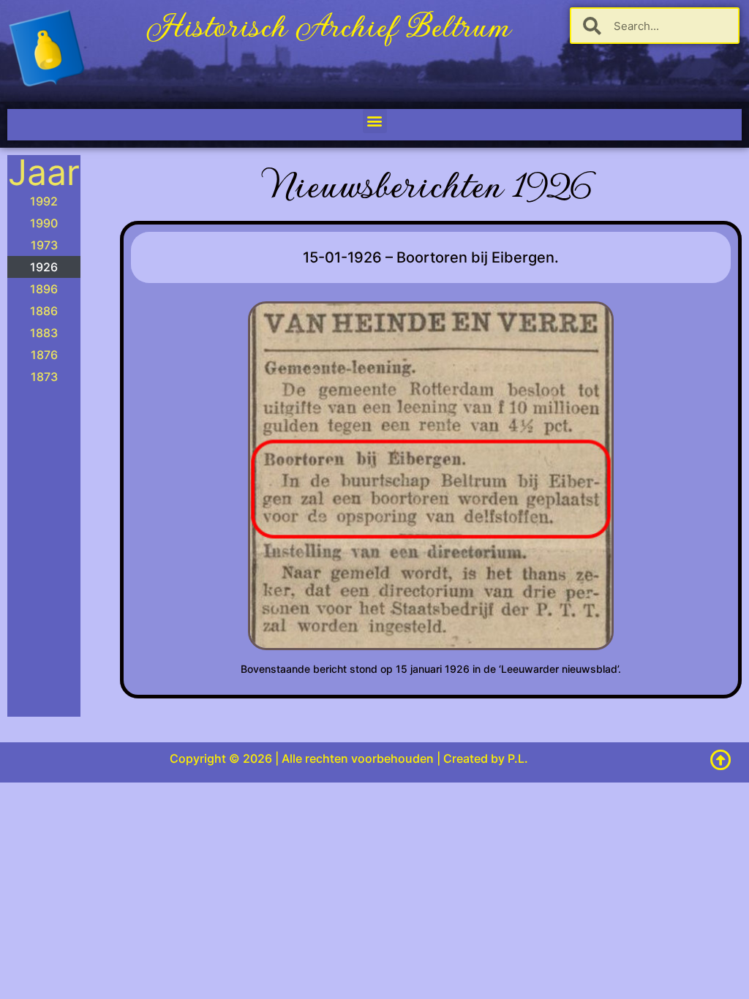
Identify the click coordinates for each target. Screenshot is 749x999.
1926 (44, 267)
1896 (44, 289)
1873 (44, 376)
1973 (44, 245)
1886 (44, 311)
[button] (375, 121)
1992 (44, 201)
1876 (44, 354)
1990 (44, 223)
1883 (44, 332)
